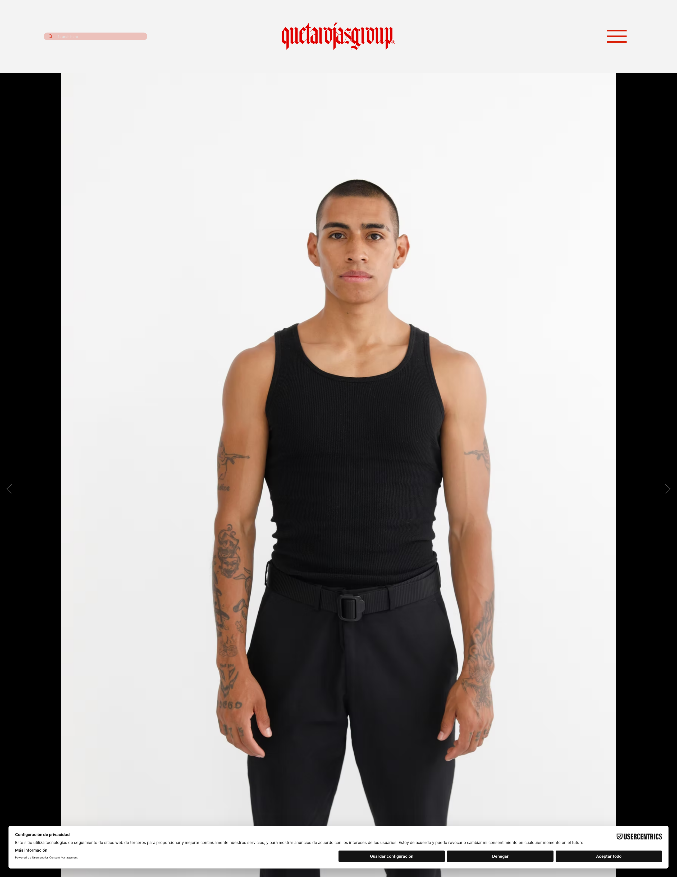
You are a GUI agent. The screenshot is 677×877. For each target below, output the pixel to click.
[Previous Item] (9, 489)
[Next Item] (668, 489)
